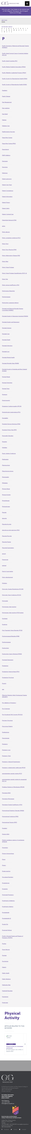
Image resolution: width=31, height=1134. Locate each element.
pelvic (3, 226)
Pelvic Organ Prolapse (8, 267)
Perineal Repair (6, 377)
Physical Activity (6, 494)
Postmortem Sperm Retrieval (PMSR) (12, 654)
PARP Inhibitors (6, 155)
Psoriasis (4, 955)
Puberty (4, 967)
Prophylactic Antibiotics (8, 900)
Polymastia (5, 601)
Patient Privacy (6, 202)
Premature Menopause (8, 799)
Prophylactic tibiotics (7, 906)
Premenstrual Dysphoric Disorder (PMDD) (13, 810)
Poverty (4, 683)
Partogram (5, 161)
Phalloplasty (5, 459)
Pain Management (7, 102)
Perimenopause (6, 297)
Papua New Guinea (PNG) (9, 143)
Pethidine (4, 447)
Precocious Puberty (7, 726)
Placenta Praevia (6, 542)
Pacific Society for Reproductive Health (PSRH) (14, 78)
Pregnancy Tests (6, 756)
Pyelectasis (5, 1002)
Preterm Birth (5, 834)
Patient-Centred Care (7, 214)
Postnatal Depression (7, 660)
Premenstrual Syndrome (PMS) (10, 816)
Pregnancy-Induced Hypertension (11, 762)
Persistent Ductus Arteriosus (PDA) (11, 424)
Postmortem (5, 648)
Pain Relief (5, 114)
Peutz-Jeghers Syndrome (9, 453)
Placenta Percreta (7, 536)
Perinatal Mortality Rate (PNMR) (10, 363)
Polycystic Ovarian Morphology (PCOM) (12, 589)
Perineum (4, 394)
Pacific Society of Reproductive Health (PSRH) (14, 84)
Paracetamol (5, 149)
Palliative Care (6, 126)
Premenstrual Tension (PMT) (9, 822)
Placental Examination (8, 548)
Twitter (15, 1129)
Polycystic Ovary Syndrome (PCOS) (11, 595)
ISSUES (3, 22)
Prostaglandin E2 (6, 918)
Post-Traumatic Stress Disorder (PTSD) (12, 630)
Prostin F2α (5, 924)
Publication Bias (6, 985)
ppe (3, 689)
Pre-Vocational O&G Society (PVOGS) (12, 714)
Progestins (5, 889)
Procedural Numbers (7, 877)
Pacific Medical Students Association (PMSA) (14, 67)
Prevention (5, 847)
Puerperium (5, 996)
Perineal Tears (5, 388)
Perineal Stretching (7, 382)
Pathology (5, 173)
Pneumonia (5, 559)
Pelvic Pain (5, 279)
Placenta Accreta (6, 524)
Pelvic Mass (5, 261)
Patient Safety (5, 208)
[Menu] (27, 3)
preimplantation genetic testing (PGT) (12, 773)
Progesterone (5, 883)
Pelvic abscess (6, 232)
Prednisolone (5, 732)
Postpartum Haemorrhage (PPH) (10, 671)
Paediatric (4, 90)
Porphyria (4, 624)
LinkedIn (24, 1129)
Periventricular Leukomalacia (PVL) (11, 412)
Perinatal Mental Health (8, 357)
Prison (3, 859)
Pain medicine (6, 108)
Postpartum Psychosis (8, 677)
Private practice (6, 871)
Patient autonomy (7, 179)
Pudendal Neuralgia (7, 991)
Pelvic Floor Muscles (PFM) (9, 249)
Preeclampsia (5, 738)
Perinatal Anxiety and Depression (10, 322)
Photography (5, 477)
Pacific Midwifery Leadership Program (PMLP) (14, 73)
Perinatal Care (6, 334)
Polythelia (4, 618)
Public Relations (6, 979)
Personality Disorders (7, 436)
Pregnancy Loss (6, 750)
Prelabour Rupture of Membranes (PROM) (13, 787)
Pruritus (4, 943)
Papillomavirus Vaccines (8, 131)
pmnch (4, 553)
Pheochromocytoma (7, 471)
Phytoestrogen (6, 506)
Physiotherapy (6, 500)
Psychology (5, 961)
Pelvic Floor (5, 244)
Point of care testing (7, 571)
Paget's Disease (6, 96)
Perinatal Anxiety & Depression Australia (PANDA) (15, 316)
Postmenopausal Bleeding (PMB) (10, 636)
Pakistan (4, 120)
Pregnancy (5, 744)
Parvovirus (5, 167)
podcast (4, 565)
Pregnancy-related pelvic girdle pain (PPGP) (13, 767)
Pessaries (4, 441)
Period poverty (6, 400)
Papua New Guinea (7, 137)
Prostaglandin (5, 912)
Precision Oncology (7, 720)
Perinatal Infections (7, 345)
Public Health (5, 973)
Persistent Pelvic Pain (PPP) (9, 430)
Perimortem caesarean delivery (10, 302)
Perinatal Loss (5, 351)
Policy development (7, 577)
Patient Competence (7, 190)
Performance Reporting (8, 291)
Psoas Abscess (6, 949)
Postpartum (5, 665)
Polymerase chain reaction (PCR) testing (12, 612)
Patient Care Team (7, 185)
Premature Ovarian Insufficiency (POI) (12, 804)
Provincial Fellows (7, 930)
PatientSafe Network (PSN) (9, 220)
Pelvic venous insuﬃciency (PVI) (10, 285)
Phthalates (5, 483)
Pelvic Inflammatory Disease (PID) (11, 255)
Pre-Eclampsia (6, 708)
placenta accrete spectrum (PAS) (11, 530)
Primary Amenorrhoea (8, 853)
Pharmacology (6, 465)
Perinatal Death (6, 340)
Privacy (4, 865)
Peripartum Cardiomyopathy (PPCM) (11, 406)
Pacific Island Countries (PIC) (9, 61)
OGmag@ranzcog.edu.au (8, 1103)
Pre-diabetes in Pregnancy (9, 703)
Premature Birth (6, 793)
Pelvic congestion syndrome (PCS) (11, 238)
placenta (4, 518)
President (4, 828)
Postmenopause (6, 642)
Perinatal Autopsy (6, 328)
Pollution (4, 583)
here (20, 12)
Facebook (6, 1129)
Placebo (4, 512)
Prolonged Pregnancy (8, 895)
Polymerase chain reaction (9, 607)
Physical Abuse (6, 489)
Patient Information (7, 196)
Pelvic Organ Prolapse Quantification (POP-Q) (14, 273)
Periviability (5, 418)
